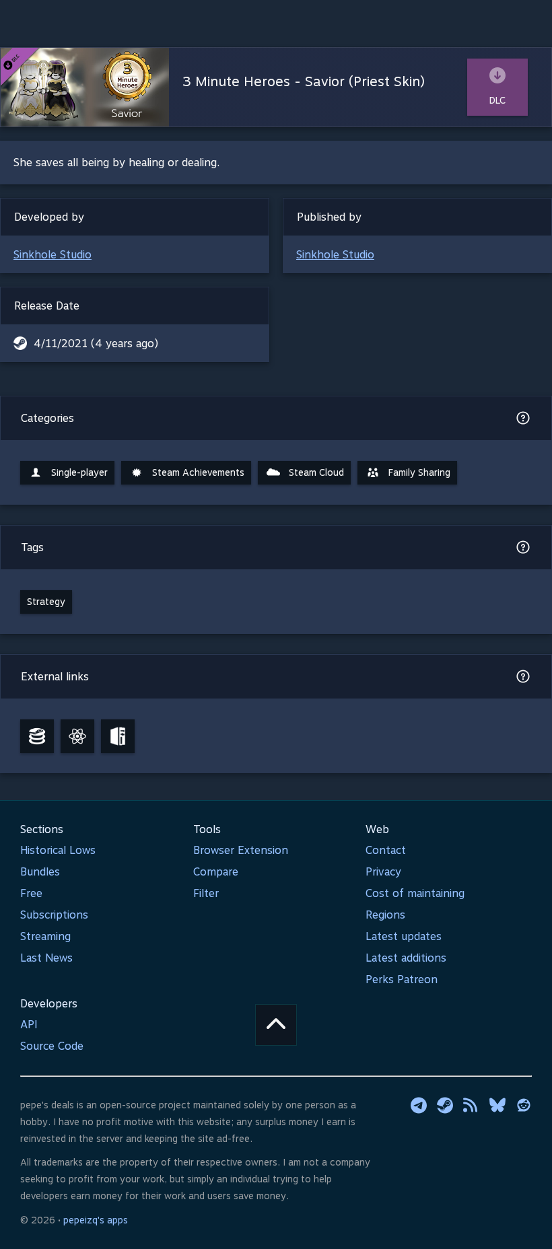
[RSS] (471, 1105)
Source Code (51, 1046)
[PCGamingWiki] (118, 736)
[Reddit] (524, 1105)
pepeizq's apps (95, 1220)
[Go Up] (276, 1025)
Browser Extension (240, 850)
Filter (206, 893)
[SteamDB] (37, 736)
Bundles (40, 871)
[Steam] (445, 1105)
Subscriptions (54, 914)
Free (31, 893)
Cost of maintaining (415, 893)
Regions (385, 914)
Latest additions (406, 958)
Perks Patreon (402, 979)
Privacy (383, 871)
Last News (46, 958)
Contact (386, 850)
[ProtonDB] (77, 736)
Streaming (45, 936)
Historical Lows (58, 850)
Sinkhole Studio (52, 254)
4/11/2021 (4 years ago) (96, 343)
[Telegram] (419, 1105)
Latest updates (404, 936)
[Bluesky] (497, 1105)
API (29, 1024)
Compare (215, 871)
